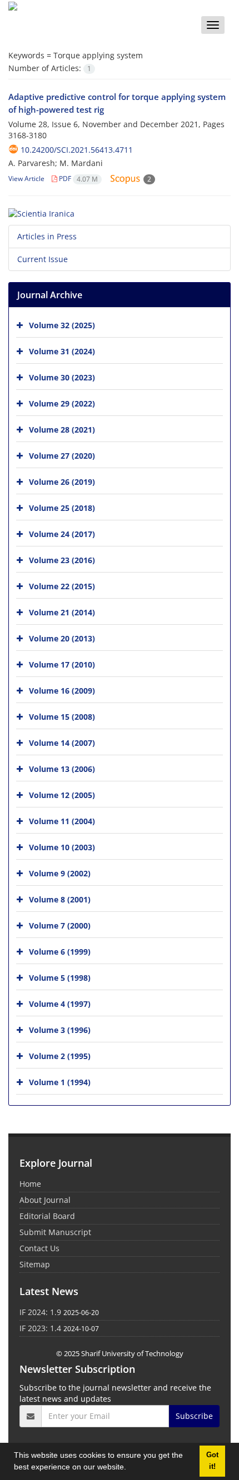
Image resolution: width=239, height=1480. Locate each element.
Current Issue (42, 259)
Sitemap (34, 1264)
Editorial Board (47, 1216)
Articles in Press (47, 236)
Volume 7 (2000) (60, 925)
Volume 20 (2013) (62, 638)
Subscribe (194, 1416)
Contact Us (39, 1248)
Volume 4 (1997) (60, 1003)
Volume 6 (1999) (60, 951)
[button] (130, 1468)
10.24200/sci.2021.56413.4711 (77, 149)
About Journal (45, 1200)
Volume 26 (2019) (62, 481)
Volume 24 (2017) (62, 533)
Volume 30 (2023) (62, 377)
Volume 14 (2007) (62, 742)
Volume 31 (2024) (62, 350)
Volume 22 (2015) (62, 585)
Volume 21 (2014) (62, 611)
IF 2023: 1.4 (40, 1328)
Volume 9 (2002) (60, 872)
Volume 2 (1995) (60, 1055)
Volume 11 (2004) (62, 820)
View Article (26, 178)
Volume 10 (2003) (62, 846)
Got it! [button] (212, 1461)
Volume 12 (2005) (62, 794)
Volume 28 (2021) (62, 429)
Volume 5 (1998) (60, 977)
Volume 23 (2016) (62, 559)
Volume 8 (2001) (60, 899)
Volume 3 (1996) (60, 1029)
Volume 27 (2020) (62, 455)
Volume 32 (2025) (62, 324)
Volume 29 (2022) (62, 403)
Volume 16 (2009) (62, 690)
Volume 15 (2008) (62, 716)
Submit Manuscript (55, 1232)
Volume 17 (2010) (62, 664)
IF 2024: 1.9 (40, 1312)
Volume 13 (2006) (62, 768)
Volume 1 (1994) (60, 1081)
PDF (77, 178)
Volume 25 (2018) (62, 507)
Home (30, 1183)
